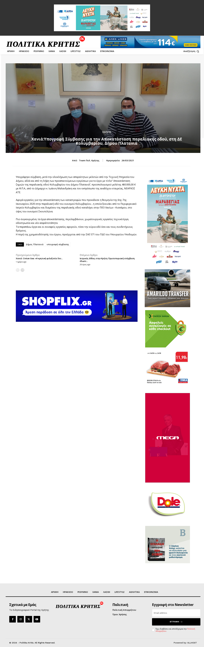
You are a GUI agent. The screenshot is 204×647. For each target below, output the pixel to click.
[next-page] (22, 270)
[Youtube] (37, 619)
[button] (191, 51)
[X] (28, 619)
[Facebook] (12, 619)
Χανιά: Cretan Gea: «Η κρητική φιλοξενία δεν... (39, 258)
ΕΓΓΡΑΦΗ (174, 621)
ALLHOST (192, 642)
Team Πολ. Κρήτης (89, 160)
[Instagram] (20, 619)
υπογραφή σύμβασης (58, 244)
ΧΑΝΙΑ (106, 132)
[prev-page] (18, 270)
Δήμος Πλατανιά (34, 244)
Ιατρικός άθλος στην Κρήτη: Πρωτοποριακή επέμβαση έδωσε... (107, 260)
